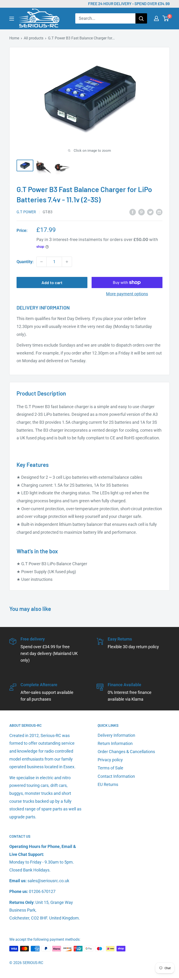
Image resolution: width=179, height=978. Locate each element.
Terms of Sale (110, 767)
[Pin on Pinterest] (141, 212)
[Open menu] (11, 19)
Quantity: (25, 261)
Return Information (115, 743)
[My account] (156, 18)
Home (14, 38)
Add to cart (51, 282)
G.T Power (26, 212)
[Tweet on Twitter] (150, 212)
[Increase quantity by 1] (67, 262)
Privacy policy (110, 759)
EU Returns (108, 784)
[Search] (141, 18)
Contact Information (116, 776)
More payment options (127, 293)
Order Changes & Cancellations (126, 751)
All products (33, 38)
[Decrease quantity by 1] (41, 262)
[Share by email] (159, 212)
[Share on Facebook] (132, 212)
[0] (166, 18)
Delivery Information (116, 735)
